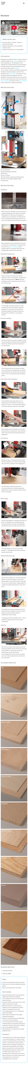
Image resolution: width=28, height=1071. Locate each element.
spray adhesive (23, 80)
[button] (24, 3)
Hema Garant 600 (7, 970)
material (15, 61)
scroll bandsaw (14, 246)
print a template (5, 80)
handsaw (16, 68)
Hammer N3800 (7, 973)
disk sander (12, 73)
